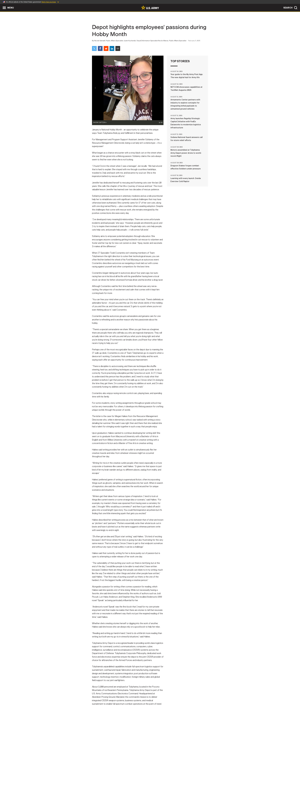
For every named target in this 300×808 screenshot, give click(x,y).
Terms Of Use (136, 798)
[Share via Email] (117, 48)
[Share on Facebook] (100, 48)
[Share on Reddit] (106, 48)
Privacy (122, 798)
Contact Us (110, 798)
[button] (1, 5)
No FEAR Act (175, 798)
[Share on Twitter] (94, 48)
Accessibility (151, 798)
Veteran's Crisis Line (194, 798)
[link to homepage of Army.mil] (150, 7)
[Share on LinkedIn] (112, 48)
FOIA (164, 798)
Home (98, 798)
